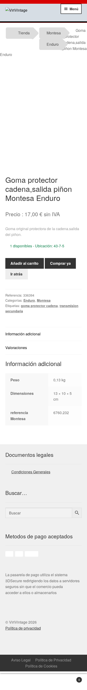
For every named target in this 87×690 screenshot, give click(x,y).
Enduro (53, 44)
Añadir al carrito (24, 263)
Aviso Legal (21, 660)
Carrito (72, 678)
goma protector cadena (39, 305)
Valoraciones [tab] (16, 347)
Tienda (24, 33)
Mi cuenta (33, 682)
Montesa (54, 33)
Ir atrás (16, 274)
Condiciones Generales (30, 471)
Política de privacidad (23, 628)
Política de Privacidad (53, 660)
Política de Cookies (41, 666)
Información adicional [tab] (23, 334)
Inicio (11, 682)
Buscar (54, 682)
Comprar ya (60, 263)
